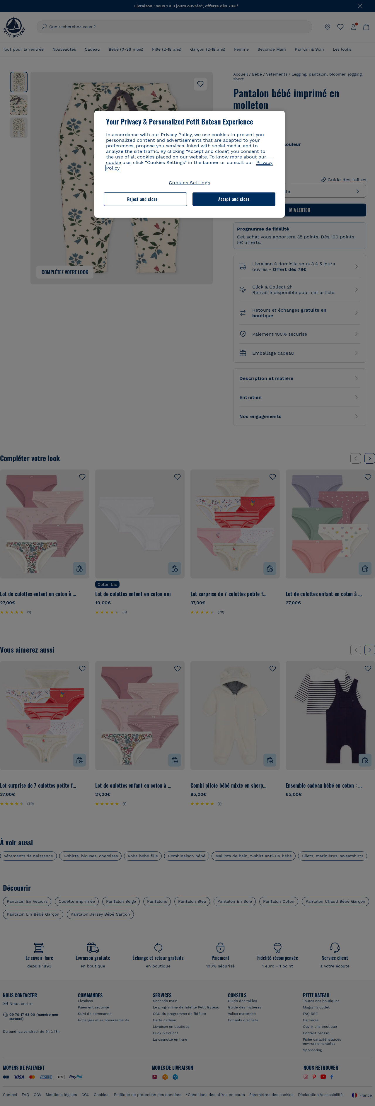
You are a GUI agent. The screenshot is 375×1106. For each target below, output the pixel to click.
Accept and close (234, 199)
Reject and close (142, 199)
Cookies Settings (189, 182)
